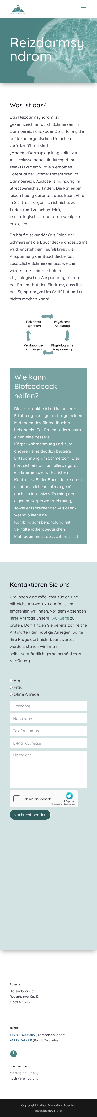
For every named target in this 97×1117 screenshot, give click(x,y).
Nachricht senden (30, 814)
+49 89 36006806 (22, 1035)
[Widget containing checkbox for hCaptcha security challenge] (44, 798)
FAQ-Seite (59, 618)
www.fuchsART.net (48, 1111)
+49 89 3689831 (21, 1040)
